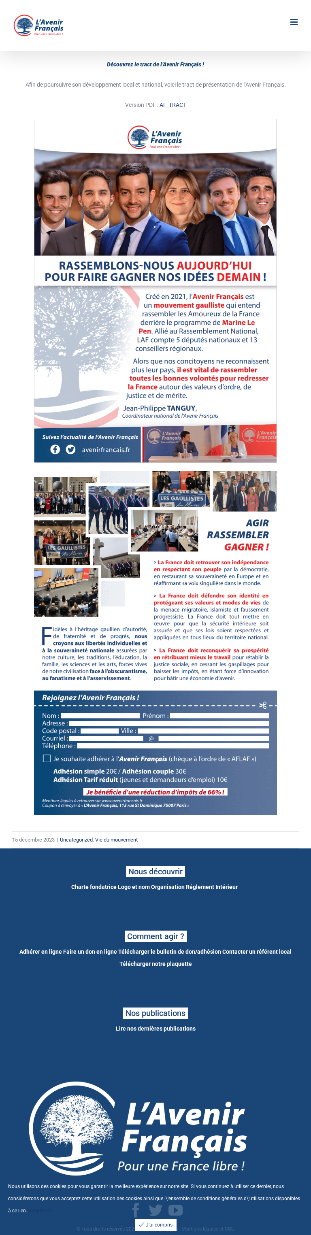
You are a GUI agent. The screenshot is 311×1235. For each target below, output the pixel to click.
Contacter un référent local (257, 951)
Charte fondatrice (94, 887)
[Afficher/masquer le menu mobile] (294, 22)
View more (39, 1211)
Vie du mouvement (116, 840)
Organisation (168, 887)
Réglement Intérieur (212, 887)
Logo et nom (134, 887)
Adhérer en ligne (40, 951)
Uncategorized (76, 840)
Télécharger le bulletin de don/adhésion (169, 951)
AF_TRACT (173, 105)
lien (22, 1211)
